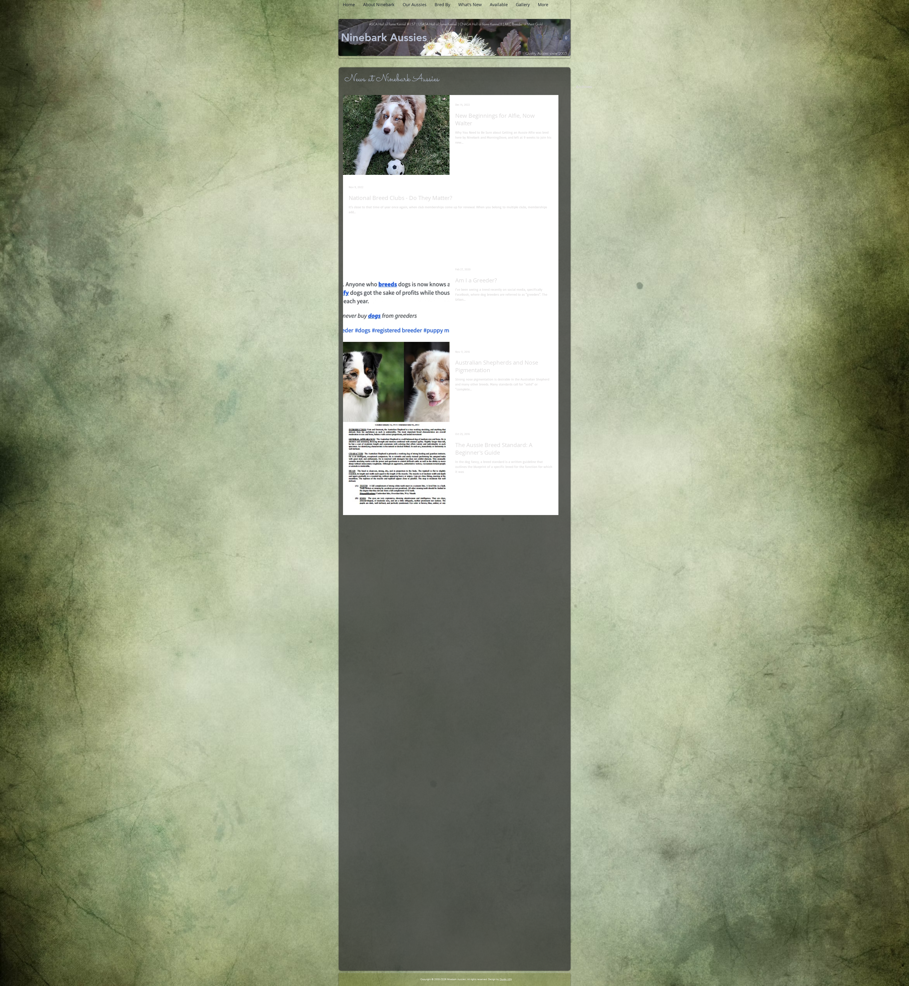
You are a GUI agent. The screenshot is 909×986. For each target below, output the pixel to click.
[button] (566, 36)
